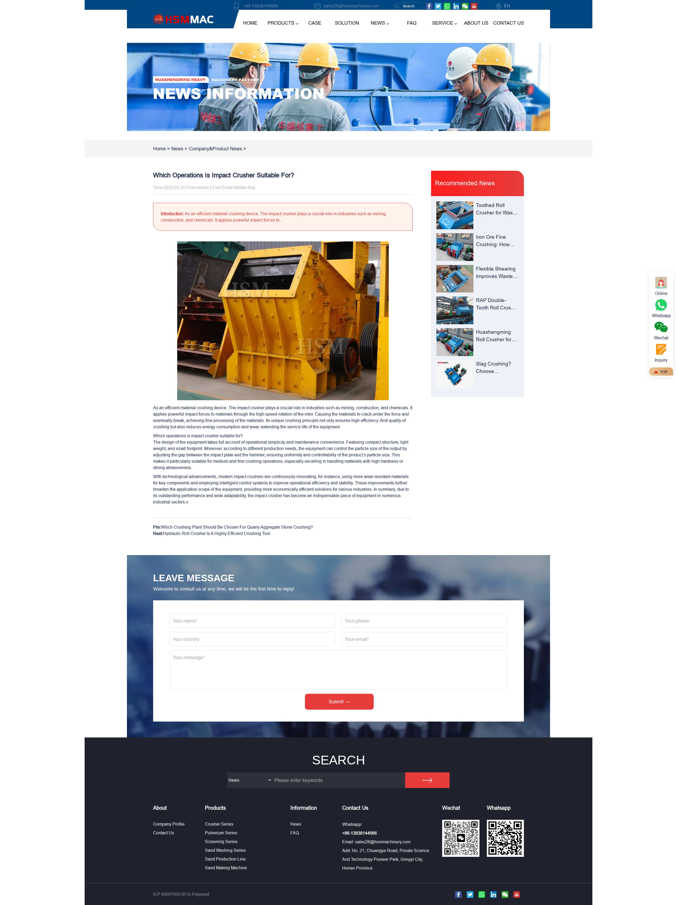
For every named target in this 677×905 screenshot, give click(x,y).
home (250, 23)
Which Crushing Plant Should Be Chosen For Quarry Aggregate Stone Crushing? (237, 527)
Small (227, 187)
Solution (347, 23)
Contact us (163, 832)
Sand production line (225, 859)
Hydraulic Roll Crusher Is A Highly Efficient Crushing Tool (216, 533)
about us (476, 23)
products (281, 23)
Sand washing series (225, 850)
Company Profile (169, 824)
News (177, 148)
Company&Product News (215, 148)
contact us (508, 23)
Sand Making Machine (226, 867)
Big (251, 187)
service (442, 23)
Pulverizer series (221, 832)
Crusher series (219, 824)
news (378, 23)
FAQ (412, 23)
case (314, 23)
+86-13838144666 (260, 5)
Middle (240, 187)
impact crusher (250, 407)
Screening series (221, 841)
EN (507, 5)
